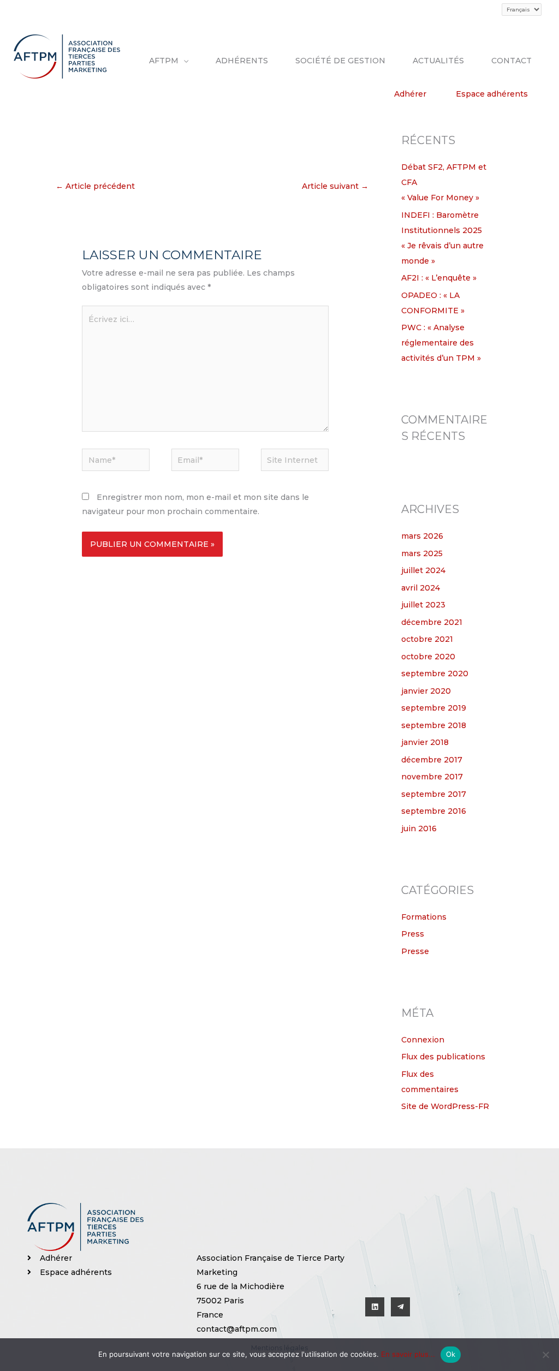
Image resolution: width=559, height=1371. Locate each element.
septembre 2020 (434, 673)
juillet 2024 (423, 570)
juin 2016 (419, 828)
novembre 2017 (432, 777)
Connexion (422, 1040)
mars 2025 (422, 553)
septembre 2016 (433, 811)
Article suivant (335, 186)
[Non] (545, 1354)
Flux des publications (443, 1057)
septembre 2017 (433, 794)
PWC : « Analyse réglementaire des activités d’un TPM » (441, 343)
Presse (415, 951)
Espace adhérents (492, 94)
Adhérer (410, 94)
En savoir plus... (408, 1354)
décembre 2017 (431, 760)
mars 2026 (422, 536)
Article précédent (95, 186)
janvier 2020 (426, 691)
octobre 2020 (428, 656)
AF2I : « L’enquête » (439, 278)
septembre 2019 (433, 708)
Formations (424, 917)
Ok (451, 1354)
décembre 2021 (431, 622)
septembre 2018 (433, 725)
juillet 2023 (423, 605)
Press (412, 934)
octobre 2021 (427, 639)
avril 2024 (420, 588)
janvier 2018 (425, 742)
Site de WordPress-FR (445, 1106)
